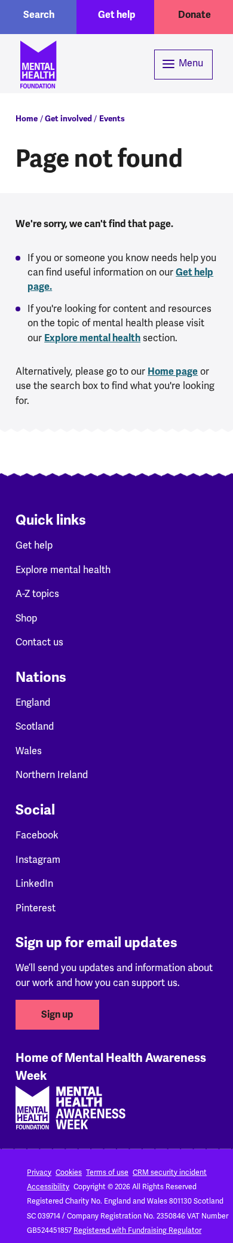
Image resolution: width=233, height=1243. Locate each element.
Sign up (57, 1015)
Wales (29, 751)
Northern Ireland (52, 775)
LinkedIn (34, 883)
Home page (173, 372)
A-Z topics (37, 593)
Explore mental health (92, 338)
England (33, 702)
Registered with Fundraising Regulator (137, 1230)
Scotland (35, 726)
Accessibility (48, 1187)
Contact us (39, 642)
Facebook (37, 835)
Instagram (38, 859)
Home (27, 119)
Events (112, 119)
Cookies (69, 1172)
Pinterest (36, 908)
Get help (117, 15)
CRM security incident (170, 1172)
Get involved (68, 119)
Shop (26, 618)
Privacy (39, 1172)
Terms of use (107, 1172)
